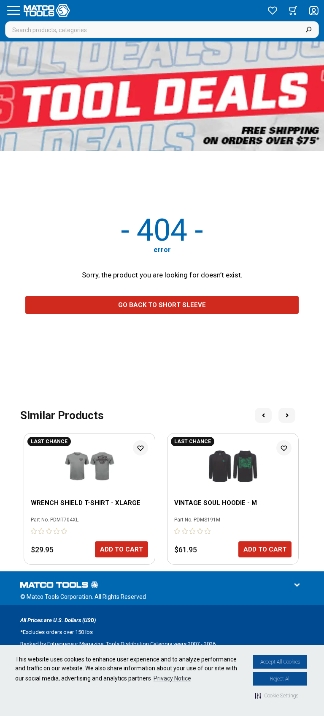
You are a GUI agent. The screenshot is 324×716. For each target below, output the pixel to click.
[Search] (308, 29)
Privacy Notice (172, 678)
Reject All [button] (280, 679)
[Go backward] (263, 415)
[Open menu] (13, 10)
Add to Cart (121, 549)
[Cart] (293, 10)
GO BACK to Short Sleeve (162, 305)
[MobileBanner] (162, 96)
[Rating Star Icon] (34, 531)
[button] (276, 695)
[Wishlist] (272, 10)
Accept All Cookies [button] (280, 662)
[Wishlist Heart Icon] (140, 447)
